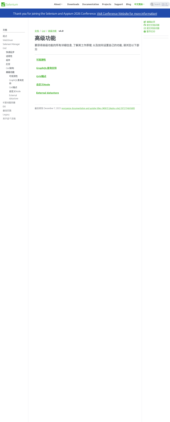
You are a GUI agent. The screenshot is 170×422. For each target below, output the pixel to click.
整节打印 (150, 31)
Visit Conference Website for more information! (127, 13)
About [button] (57, 4)
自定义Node (43, 84)
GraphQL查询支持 (46, 67)
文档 (37, 31)
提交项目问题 (152, 28)
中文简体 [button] (138, 4)
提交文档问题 (152, 25)
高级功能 (52, 31)
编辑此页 (150, 22)
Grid (43, 31)
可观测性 (41, 59)
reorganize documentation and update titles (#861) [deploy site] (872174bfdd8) (98, 108)
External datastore (47, 92)
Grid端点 (41, 76)
